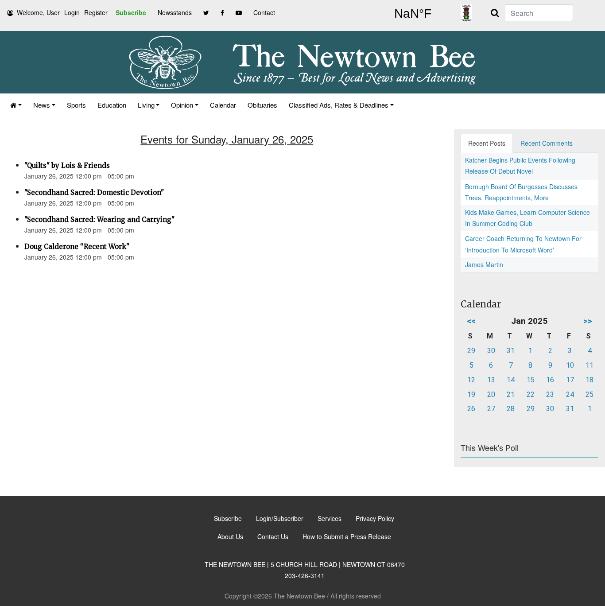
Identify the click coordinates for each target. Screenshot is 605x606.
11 (589, 365)
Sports (76, 104)
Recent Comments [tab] (546, 143)
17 (570, 380)
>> (587, 321)
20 (491, 394)
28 (511, 408)
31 (511, 350)
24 (570, 394)
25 (589, 394)
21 (511, 394)
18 (589, 380)
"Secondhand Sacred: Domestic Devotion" (94, 192)
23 (550, 394)
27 (491, 408)
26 (471, 408)
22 (531, 394)
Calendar (223, 104)
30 (491, 350)
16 (550, 380)
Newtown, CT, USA (412, 14)
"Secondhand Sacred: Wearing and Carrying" (99, 219)
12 (471, 380)
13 (491, 380)
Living (146, 104)
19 (471, 394)
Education (111, 104)
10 (570, 365)
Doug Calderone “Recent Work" (76, 246)
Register (96, 12)
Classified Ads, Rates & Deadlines (338, 104)
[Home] (16, 104)
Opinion (182, 104)
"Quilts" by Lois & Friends (67, 165)
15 (531, 380)
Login (72, 12)
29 (471, 350)
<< (471, 321)
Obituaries (262, 104)
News (41, 104)
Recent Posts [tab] (486, 143)
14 (511, 380)
